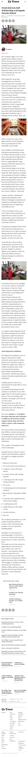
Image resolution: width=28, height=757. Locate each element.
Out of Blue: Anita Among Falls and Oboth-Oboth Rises (6, 692)
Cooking (11, 735)
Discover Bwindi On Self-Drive (10, 648)
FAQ (19, 723)
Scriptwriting (13, 721)
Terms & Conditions (21, 747)
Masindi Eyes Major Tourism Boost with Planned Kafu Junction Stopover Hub (13, 652)
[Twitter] (6, 20)
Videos (19, 725)
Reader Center (13, 733)
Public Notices (21, 721)
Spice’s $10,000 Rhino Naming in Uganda (20, 691)
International (21, 741)
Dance (11, 719)
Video (11, 739)
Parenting (3, 748)
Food (2, 739)
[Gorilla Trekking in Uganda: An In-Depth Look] (5, 600)
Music (11, 715)
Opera (11, 728)
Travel (2, 746)
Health (2, 740)
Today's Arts (12, 714)
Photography (12, 740)
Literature (12, 725)
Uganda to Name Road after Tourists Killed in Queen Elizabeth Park (19, 678)
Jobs (2, 742)
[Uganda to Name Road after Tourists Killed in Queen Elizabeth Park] (20, 671)
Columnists (20, 714)
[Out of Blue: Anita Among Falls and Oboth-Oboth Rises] (7, 686)
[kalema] (3, 49)
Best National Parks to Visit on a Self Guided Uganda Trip (16, 586)
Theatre (11, 727)
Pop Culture (12, 723)
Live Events (12, 737)
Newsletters (21, 743)
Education (3, 15)
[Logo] (13, 2)
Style (2, 737)
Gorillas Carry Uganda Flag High (16, 593)
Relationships (4, 744)
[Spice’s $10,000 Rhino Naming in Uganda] (20, 686)
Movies (11, 717)
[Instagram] (19, 735)
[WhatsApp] (13, 20)
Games (2, 735)
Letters (19, 717)
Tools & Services (22, 745)
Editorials (20, 715)
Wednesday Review (22, 719)
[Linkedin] (19, 737)
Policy (20, 750)
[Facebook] (2, 20)
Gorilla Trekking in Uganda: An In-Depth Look (15, 600)
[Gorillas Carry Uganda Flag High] (5, 593)
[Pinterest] (9, 20)
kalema (10, 49)
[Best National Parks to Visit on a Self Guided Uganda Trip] (5, 585)
